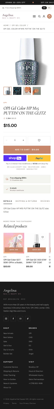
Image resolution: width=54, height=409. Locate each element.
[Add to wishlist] (39, 140)
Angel (31, 354)
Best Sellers (8, 337)
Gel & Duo (7, 345)
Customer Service (10, 367)
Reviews (45, 201)
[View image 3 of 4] (27, 91)
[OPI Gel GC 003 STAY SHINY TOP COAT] (36, 243)
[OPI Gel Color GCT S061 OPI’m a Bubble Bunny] (13, 243)
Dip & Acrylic (8, 350)
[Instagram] (6, 318)
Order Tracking (9, 375)
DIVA (31, 350)
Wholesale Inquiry (36, 375)
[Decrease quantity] (6, 140)
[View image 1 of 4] (7, 91)
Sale (5, 341)
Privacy (6, 403)
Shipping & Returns (26, 201)
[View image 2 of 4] (17, 91)
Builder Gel (7, 354)
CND (30, 337)
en (44, 8)
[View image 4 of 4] (37, 91)
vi (49, 8)
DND (30, 341)
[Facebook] (13, 318)
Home (6, 25)
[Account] (43, 16)
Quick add (14, 250)
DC (30, 345)
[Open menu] (34, 16)
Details (7, 201)
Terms (14, 403)
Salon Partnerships (36, 379)
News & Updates (10, 383)
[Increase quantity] (23, 140)
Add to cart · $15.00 (27, 149)
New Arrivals (8, 333)
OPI (5, 103)
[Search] (39, 16)
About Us (7, 387)
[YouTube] (20, 318)
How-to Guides (9, 379)
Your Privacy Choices (27, 403)
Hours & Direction (36, 371)
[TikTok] (27, 318)
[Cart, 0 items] (49, 16)
